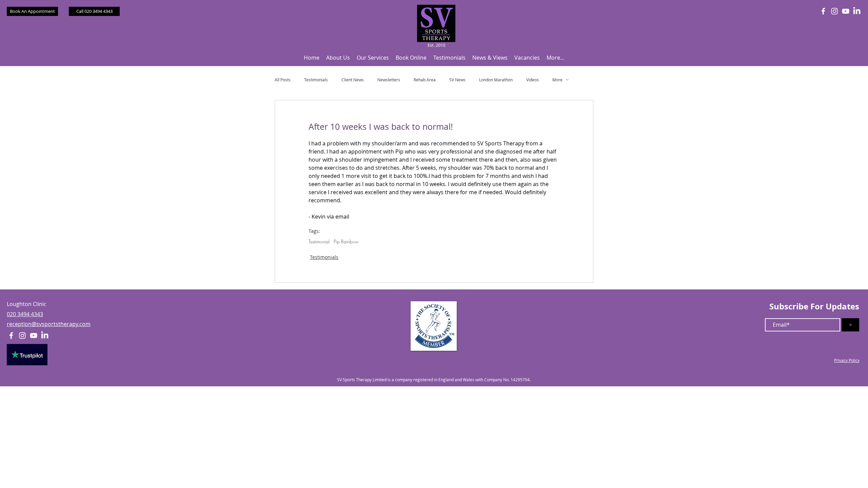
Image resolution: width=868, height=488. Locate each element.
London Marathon (496, 79)
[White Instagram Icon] (834, 11)
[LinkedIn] (856, 11)
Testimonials (316, 79)
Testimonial (319, 241)
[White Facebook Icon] (823, 11)
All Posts (283, 79)
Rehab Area (425, 79)
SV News (457, 79)
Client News (352, 79)
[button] (338, 58)
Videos (532, 79)
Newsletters (388, 79)
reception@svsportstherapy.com (49, 324)
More (557, 79)
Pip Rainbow (346, 241)
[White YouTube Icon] (845, 11)
